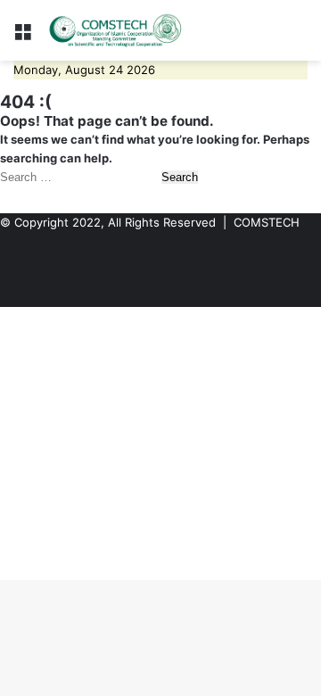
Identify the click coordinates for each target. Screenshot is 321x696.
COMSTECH (267, 222)
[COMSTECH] (116, 30)
